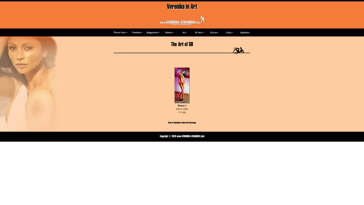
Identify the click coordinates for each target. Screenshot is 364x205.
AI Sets (199, 32)
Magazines (152, 32)
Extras (213, 32)
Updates (245, 32)
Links (229, 32)
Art (184, 32)
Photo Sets (120, 32)
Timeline (136, 32)
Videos (168, 32)
